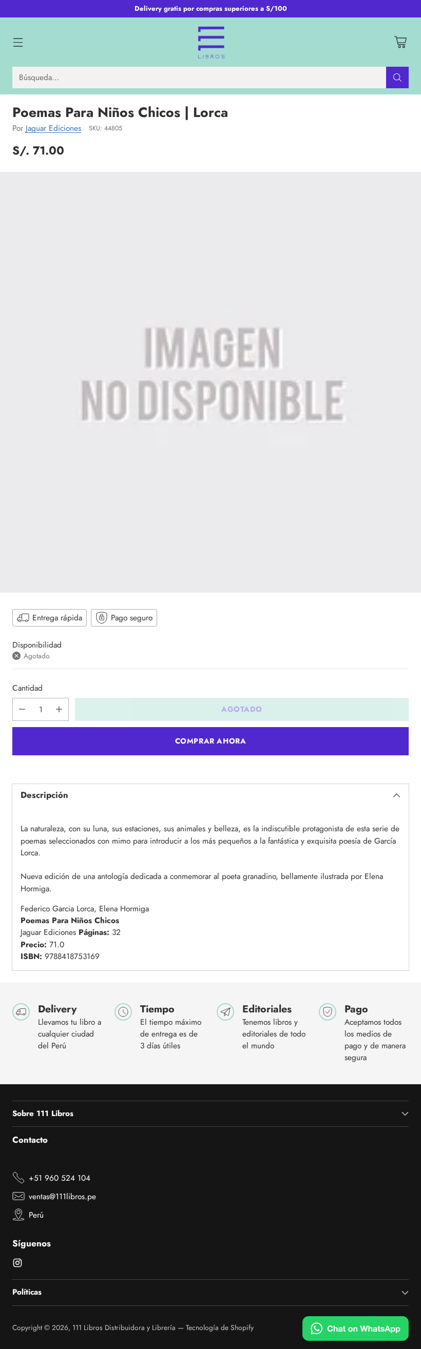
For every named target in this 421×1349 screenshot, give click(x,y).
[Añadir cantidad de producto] (59, 709)
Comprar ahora (210, 741)
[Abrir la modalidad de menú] (17, 41)
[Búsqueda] (397, 77)
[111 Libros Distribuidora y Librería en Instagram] (17, 1264)
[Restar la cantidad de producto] (22, 709)
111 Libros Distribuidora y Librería (124, 1327)
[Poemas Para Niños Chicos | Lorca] (210, 382)
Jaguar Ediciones (53, 128)
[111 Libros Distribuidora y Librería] (210, 42)
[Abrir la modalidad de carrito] (400, 41)
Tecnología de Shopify (220, 1327)
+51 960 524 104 (59, 1178)
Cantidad (27, 688)
